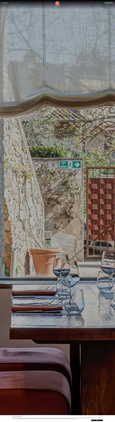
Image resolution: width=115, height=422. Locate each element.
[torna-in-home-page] (57, 4)
